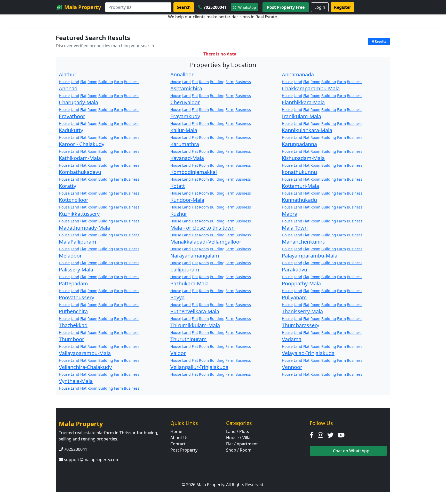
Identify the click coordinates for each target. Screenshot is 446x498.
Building (105, 81)
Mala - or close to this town (202, 227)
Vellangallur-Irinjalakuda (199, 367)
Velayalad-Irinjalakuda (308, 353)
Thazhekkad (73, 325)
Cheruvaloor (185, 102)
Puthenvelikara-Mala (194, 311)
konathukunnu (299, 171)
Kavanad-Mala (187, 158)
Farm (118, 81)
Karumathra (184, 144)
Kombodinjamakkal (193, 171)
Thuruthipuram (188, 339)
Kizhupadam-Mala (303, 158)
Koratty (67, 185)
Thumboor (71, 339)
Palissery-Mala (76, 269)
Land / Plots (237, 431)
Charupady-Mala (78, 102)
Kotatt (177, 185)
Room (92, 81)
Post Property (183, 450)
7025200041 (215, 7)
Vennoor (292, 367)
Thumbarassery (300, 325)
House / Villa (238, 437)
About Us (179, 437)
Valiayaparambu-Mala (85, 353)
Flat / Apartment (242, 444)
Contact (178, 444)
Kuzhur (178, 213)
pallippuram (184, 269)
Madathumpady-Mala (84, 227)
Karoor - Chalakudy (81, 144)
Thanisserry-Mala (302, 311)
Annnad (68, 88)
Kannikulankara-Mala (307, 130)
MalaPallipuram (77, 241)
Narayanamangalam (194, 255)
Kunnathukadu (299, 199)
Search (184, 7)
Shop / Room (238, 450)
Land (75, 81)
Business (131, 81)
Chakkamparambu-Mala (311, 88)
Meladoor (70, 255)
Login (319, 7)
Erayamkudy (185, 116)
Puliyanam (294, 297)
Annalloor (182, 74)
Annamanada (298, 74)
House (64, 81)
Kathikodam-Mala (80, 158)
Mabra (289, 213)
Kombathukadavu (80, 171)
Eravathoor (72, 116)
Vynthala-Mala (76, 380)
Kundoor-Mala (187, 199)
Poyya (177, 297)
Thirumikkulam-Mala (195, 325)
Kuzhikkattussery (79, 213)
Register (342, 7)
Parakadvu (294, 269)
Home (176, 431)
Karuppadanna (299, 144)
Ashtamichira (186, 88)
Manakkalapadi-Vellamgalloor (205, 241)
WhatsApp (246, 7)
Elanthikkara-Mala (303, 102)
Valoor (178, 353)
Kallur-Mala (183, 130)
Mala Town (295, 227)
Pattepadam (73, 283)
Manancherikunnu (303, 241)
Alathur (67, 74)
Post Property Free (286, 7)
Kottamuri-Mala (300, 185)
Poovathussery (76, 297)
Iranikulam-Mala (301, 116)
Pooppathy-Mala (301, 283)
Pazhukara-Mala (189, 283)
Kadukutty (71, 130)
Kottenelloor (73, 199)
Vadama (291, 339)
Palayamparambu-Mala (309, 255)
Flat (83, 81)
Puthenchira (73, 311)
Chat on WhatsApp (350, 451)
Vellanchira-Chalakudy (85, 367)
